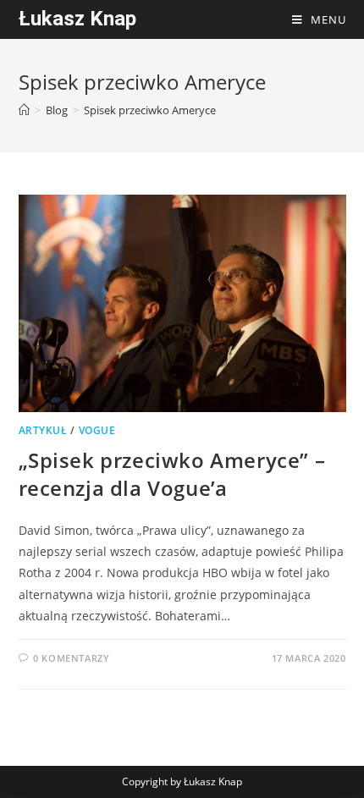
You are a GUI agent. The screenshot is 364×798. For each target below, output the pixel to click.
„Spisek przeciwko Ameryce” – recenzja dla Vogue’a (172, 474)
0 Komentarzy (71, 658)
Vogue (97, 430)
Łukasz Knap (77, 18)
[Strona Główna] (24, 110)
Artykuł (43, 430)
